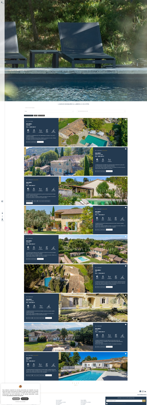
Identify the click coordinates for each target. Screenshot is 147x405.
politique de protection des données (117, 403)
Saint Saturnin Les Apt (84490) (61, 402)
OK (143, 400)
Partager (34, 141)
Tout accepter (25, 398)
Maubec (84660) (83, 400)
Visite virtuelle (36, 375)
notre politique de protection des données (14, 395)
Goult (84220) (83, 404)
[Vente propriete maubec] (93, 132)
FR (2, 216)
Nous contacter (40, 141)
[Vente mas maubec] (58, 278)
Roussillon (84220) (59, 400)
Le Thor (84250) (83, 403)
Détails (29, 141)
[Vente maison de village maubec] (58, 161)
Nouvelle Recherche (29, 115)
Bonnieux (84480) (59, 403)
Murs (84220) (58, 404)
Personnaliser (16, 398)
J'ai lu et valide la (109, 403)
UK (2, 215)
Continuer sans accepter (20, 401)
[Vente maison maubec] (93, 190)
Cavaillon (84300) (84, 401)
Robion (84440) (58, 401)
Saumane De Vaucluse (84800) (86, 402)
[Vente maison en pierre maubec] (93, 307)
